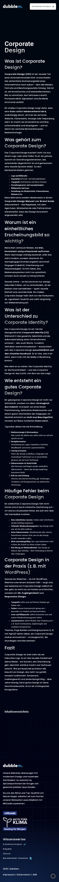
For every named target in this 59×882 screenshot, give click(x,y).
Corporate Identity (33, 332)
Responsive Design (15, 596)
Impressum (9, 874)
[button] (53, 876)
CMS (38, 582)
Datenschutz (24, 874)
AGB (35, 874)
